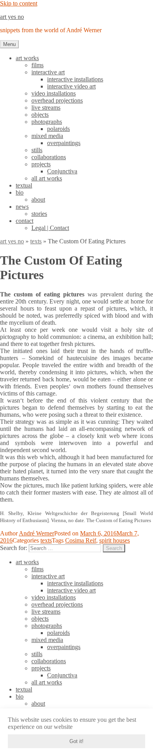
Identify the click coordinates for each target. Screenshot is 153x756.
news (22, 206)
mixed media (47, 135)
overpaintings (63, 143)
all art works (46, 178)
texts (36, 241)
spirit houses (114, 540)
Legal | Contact (50, 227)
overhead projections (57, 100)
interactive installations (75, 79)
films (37, 65)
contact (24, 220)
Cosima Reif (80, 540)
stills (36, 150)
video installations (53, 93)
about (38, 199)
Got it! (76, 741)
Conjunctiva (62, 171)
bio (20, 192)
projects (41, 164)
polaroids (58, 128)
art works (27, 58)
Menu (9, 44)
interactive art (48, 72)
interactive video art (71, 86)
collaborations (48, 157)
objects (40, 114)
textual (24, 185)
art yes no (12, 16)
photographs (46, 121)
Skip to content (18, 3)
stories (39, 213)
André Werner (36, 533)
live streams (45, 107)
